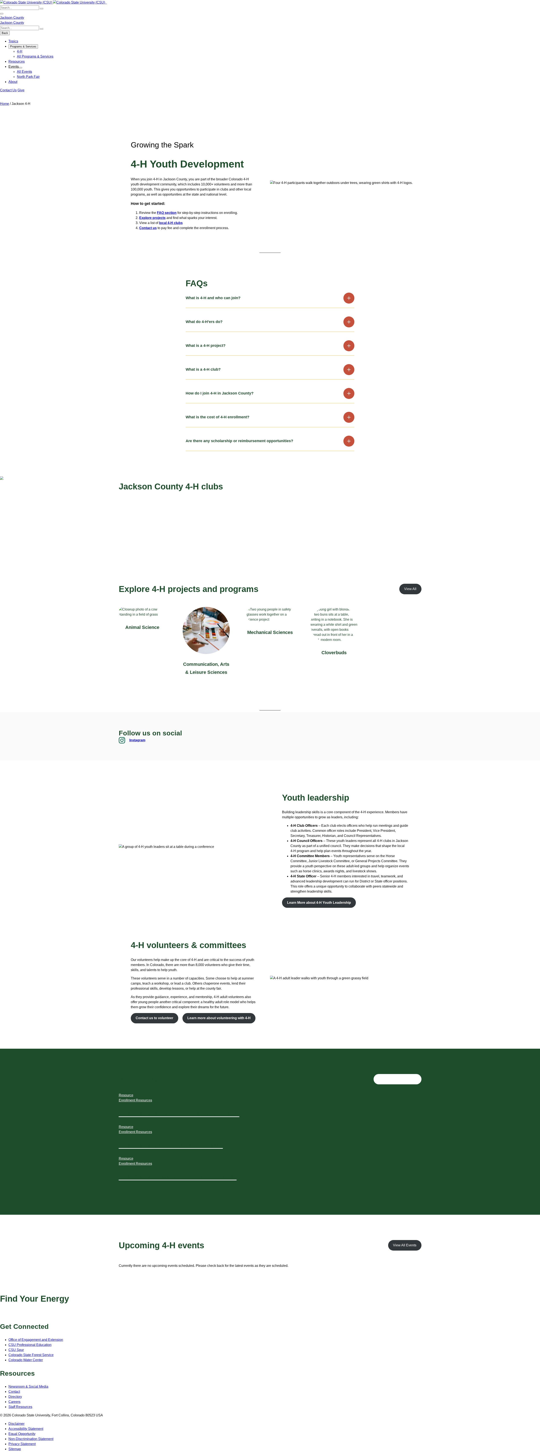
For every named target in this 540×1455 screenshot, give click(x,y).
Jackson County (12, 17)
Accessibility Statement (25, 1429)
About (12, 82)
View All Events (404, 1245)
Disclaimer (16, 1423)
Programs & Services (23, 46)
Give (21, 90)
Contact (14, 1391)
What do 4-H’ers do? (204, 322)
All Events (24, 71)
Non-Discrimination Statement (30, 1439)
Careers (14, 1402)
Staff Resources (20, 1407)
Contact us (148, 228)
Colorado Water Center (25, 1360)
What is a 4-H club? (203, 369)
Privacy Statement (22, 1444)
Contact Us (8, 90)
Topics (13, 41)
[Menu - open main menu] (1, 13)
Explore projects (152, 218)
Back (5, 33)
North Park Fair (28, 76)
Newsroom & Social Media (28, 1386)
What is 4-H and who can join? (213, 298)
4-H (19, 51)
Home (4, 103)
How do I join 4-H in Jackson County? (220, 393)
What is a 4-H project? (205, 345)
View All (410, 589)
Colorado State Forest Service (31, 1355)
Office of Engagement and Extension (35, 1340)
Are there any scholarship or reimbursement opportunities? (239, 441)
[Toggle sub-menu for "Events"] (20, 67)
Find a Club (132, 515)
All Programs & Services (35, 56)
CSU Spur (16, 1350)
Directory (15, 1396)
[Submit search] (41, 8)
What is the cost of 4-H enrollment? (217, 417)
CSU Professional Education (29, 1345)
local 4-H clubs (171, 223)
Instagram (137, 740)
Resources (16, 61)
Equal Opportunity (21, 1434)
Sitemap (14, 1449)
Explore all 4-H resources (397, 1079)
